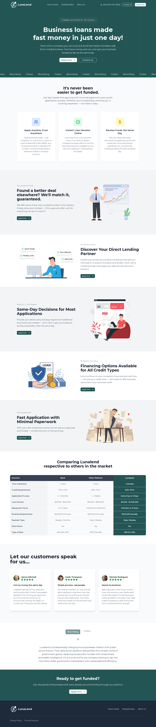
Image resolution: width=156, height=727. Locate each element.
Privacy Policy (16, 721)
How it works (52, 5)
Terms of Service (31, 721)
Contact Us (127, 5)
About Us (81, 5)
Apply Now (140, 5)
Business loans (67, 5)
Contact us (87, 60)
